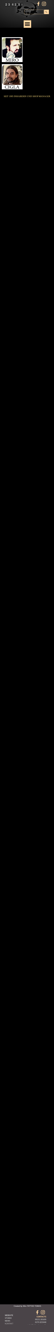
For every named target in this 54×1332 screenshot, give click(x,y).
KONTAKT (9, 1324)
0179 (37, 1322)
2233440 (42, 1322)
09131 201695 (40, 1319)
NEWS (7, 1321)
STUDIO (8, 1318)
